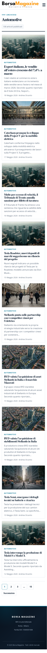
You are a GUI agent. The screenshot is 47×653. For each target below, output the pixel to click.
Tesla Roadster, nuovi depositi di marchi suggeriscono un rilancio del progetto (22, 256)
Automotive (10, 62)
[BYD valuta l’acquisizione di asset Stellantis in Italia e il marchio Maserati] (23, 357)
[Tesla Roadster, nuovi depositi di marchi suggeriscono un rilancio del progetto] (23, 234)
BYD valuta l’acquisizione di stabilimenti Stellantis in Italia (20, 439)
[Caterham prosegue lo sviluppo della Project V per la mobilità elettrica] (23, 113)
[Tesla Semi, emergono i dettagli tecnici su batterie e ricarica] (23, 478)
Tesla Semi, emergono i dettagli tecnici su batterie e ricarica (21, 498)
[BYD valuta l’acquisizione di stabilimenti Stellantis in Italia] (23, 419)
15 (31, 586)
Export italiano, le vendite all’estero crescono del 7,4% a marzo (23, 70)
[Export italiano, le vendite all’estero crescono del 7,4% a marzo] (23, 47)
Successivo (9, 593)
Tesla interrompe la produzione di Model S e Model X (23, 554)
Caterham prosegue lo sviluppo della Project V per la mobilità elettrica (21, 136)
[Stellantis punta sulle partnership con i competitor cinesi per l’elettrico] (23, 295)
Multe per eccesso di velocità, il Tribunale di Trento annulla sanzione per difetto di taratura (21, 197)
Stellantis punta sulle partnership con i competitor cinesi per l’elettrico (22, 318)
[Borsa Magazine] (20, 4)
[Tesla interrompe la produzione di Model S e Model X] (23, 533)
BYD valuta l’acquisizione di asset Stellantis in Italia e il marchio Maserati (22, 379)
